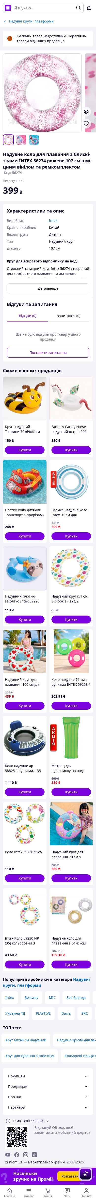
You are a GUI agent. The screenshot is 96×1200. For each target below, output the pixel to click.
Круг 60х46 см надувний (25, 1040)
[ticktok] (34, 1155)
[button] (25, 450)
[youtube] (8, 1155)
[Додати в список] (86, 124)
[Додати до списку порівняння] (86, 112)
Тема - (23, 1120)
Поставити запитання (48, 352)
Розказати (70, 1176)
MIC (52, 997)
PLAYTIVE (43, 1013)
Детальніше (48, 288)
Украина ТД (15, 1013)
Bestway (31, 997)
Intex (9, 997)
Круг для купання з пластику (29, 1055)
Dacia (66, 1013)
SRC (84, 1013)
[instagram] (26, 1155)
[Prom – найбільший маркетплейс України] (8, 8)
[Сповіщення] (89, 8)
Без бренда (76, 997)
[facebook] (17, 1155)
